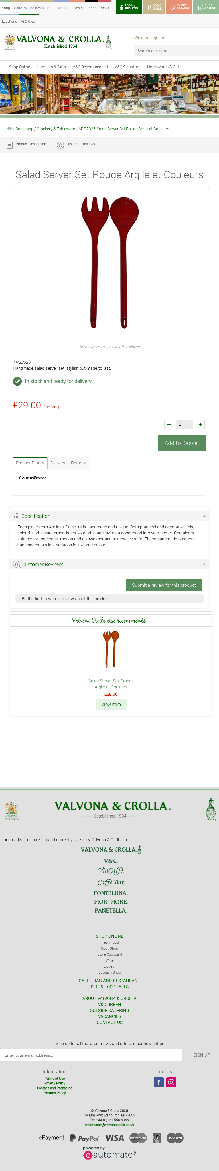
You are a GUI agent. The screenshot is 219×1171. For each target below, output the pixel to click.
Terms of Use (55, 1078)
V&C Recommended (90, 66)
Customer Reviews (80, 144)
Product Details (30, 463)
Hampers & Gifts (51, 66)
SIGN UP (202, 1055)
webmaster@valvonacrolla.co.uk (109, 1124)
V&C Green (29, 21)
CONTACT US (110, 1022)
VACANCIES (109, 1016)
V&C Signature (127, 66)
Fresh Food (109, 942)
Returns (78, 463)
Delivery (57, 463)
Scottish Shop (109, 972)
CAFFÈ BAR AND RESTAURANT (109, 980)
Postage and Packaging (54, 1088)
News (104, 7)
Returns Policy (55, 1092)
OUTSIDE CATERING (109, 1010)
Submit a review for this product (164, 585)
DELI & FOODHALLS (110, 986)
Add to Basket (182, 443)
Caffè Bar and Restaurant (33, 7)
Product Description (31, 144)
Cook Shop (109, 948)
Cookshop (24, 128)
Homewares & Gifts (164, 66)
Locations (9, 21)
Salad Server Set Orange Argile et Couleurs (111, 684)
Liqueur (109, 966)
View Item (111, 704)
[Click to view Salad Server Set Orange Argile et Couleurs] (111, 667)
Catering (62, 7)
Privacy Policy (54, 1083)
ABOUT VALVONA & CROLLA (109, 998)
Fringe (91, 7)
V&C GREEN (109, 1004)
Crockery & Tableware (56, 128)
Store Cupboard (109, 954)
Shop (6, 7)
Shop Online (19, 66)
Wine (110, 960)
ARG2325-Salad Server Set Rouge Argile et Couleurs (123, 128)
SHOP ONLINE (109, 936)
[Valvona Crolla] (9, 129)
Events (77, 7)
